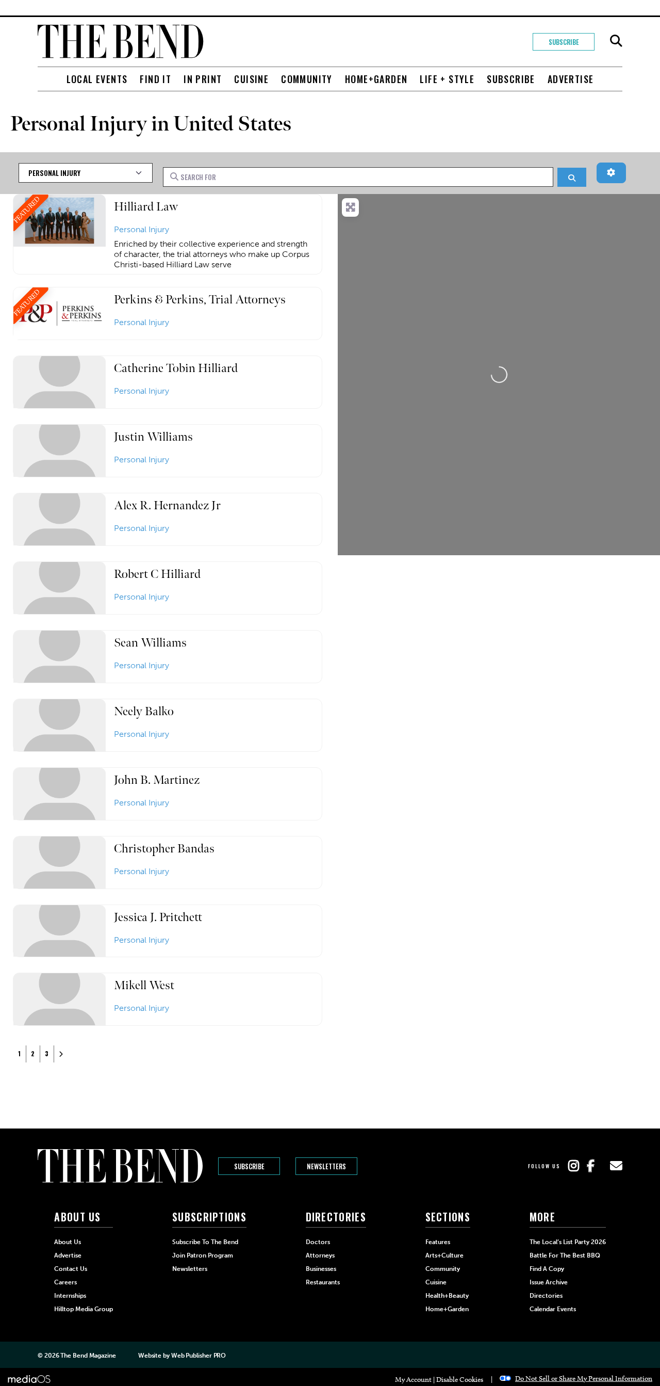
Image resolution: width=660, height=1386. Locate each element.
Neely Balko (144, 711)
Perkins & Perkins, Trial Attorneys (200, 299)
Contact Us (70, 1268)
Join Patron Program (202, 1255)
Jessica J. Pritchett (158, 917)
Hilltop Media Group (83, 1309)
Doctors (318, 1242)
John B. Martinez (157, 779)
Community (307, 79)
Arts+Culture (444, 1255)
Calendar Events (553, 1309)
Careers (65, 1282)
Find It (155, 79)
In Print (203, 79)
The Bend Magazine (88, 1355)
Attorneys (320, 1255)
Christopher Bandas (164, 848)
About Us (67, 1242)
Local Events (97, 79)
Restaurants (323, 1282)
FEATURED (27, 209)
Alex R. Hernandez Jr (167, 505)
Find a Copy (547, 1268)
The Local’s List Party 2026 (568, 1242)
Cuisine (251, 79)
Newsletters (326, 1166)
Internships (70, 1295)
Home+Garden (376, 79)
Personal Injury (141, 229)
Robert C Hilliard (157, 574)
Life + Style (447, 79)
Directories (546, 1295)
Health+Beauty (447, 1295)
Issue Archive (549, 1282)
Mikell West (144, 985)
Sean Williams (150, 642)
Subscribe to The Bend (205, 1242)
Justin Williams (153, 436)
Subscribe (564, 42)
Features (437, 1242)
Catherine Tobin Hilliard (176, 368)
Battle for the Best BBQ (565, 1255)
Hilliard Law (146, 206)
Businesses (321, 1268)
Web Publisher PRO (198, 1355)
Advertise (571, 79)
